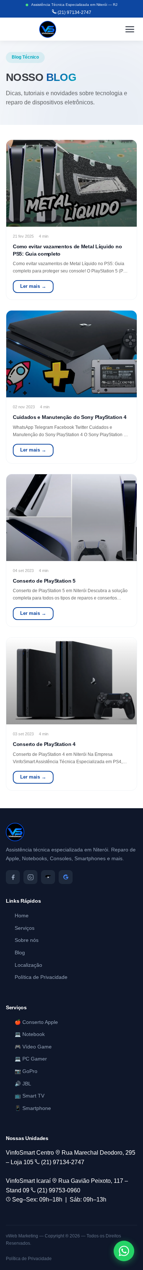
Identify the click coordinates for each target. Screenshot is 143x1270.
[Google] (66, 877)
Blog (20, 952)
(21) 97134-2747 (73, 12)
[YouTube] (48, 877)
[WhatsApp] (124, 1251)
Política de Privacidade (41, 977)
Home (22, 915)
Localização (28, 965)
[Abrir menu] (129, 29)
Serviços (24, 928)
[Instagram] (30, 877)
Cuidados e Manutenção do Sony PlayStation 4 (69, 417)
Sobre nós (26, 940)
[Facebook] (13, 877)
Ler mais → (33, 286)
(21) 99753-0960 (58, 1190)
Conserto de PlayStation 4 (44, 744)
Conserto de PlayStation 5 (44, 581)
